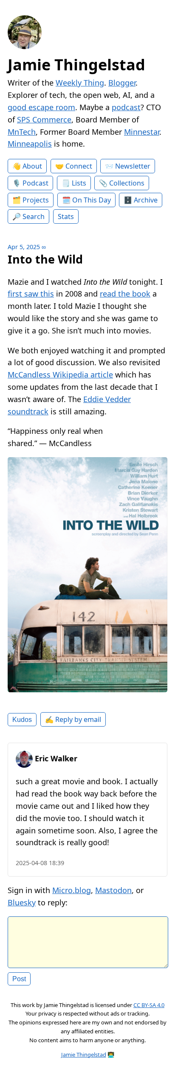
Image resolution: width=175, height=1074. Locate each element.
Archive (146, 200)
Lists (79, 183)
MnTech (22, 132)
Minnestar (141, 132)
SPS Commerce (44, 119)
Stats (66, 216)
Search (34, 216)
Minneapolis (30, 144)
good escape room (41, 107)
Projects (36, 200)
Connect (78, 166)
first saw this (31, 294)
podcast (126, 107)
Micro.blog (71, 890)
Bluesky (22, 902)
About (32, 166)
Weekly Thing (80, 83)
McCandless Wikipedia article (60, 374)
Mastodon (113, 890)
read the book (125, 294)
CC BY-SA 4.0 (148, 1005)
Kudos (22, 719)
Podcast (35, 183)
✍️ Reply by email (73, 719)
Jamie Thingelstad (76, 64)
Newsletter (132, 166)
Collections (126, 183)
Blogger (121, 83)
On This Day (91, 200)
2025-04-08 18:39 (40, 863)
